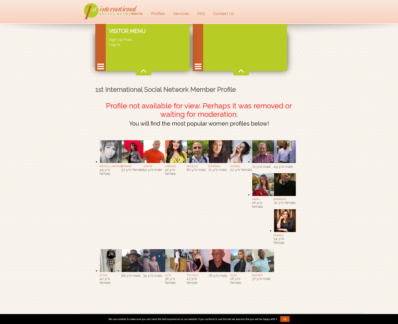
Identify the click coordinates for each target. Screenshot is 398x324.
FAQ (201, 13)
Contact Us (223, 13)
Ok (284, 319)
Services (181, 13)
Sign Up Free (120, 39)
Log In (114, 44)
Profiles (158, 13)
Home (137, 13)
